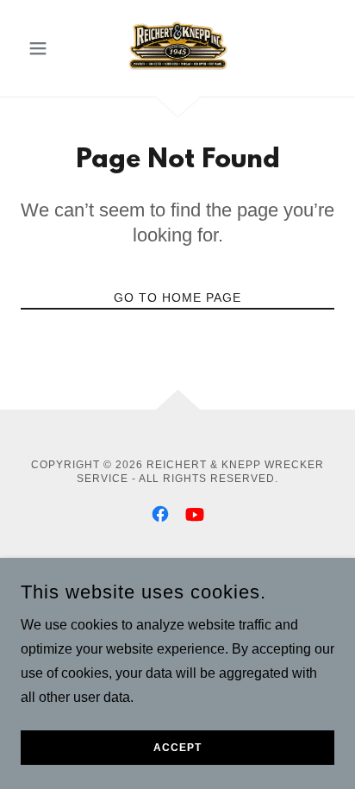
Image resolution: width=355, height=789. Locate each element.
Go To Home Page (177, 297)
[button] (44, 48)
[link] (177, 48)
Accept (177, 748)
